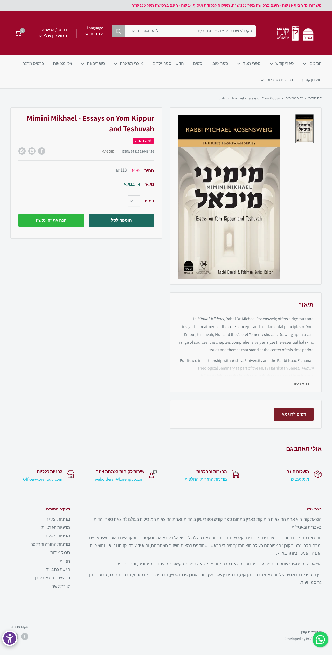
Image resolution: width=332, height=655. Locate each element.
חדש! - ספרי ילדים (168, 63)
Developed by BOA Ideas (303, 638)
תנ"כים (315, 63)
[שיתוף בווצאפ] (22, 151)
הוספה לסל (121, 220)
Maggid (108, 151)
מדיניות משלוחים (55, 535)
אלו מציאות (62, 63)
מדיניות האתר (58, 519)
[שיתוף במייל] (32, 151)
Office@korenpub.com (42, 479)
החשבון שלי (55, 36)
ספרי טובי (219, 63)
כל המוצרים (294, 98)
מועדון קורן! (312, 80)
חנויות (65, 561)
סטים (197, 63)
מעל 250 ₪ (300, 479)
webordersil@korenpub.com (119, 479)
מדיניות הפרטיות (56, 527)
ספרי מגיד (252, 63)
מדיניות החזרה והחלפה (50, 544)
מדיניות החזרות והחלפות (206, 479)
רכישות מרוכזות (279, 80)
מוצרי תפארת (131, 63)
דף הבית (315, 98)
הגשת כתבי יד (58, 569)
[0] (16, 33)
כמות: (148, 201)
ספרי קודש (284, 63)
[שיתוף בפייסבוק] (41, 151)
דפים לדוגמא (294, 414)
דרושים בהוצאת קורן (52, 578)
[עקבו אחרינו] (24, 636)
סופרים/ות (96, 63)
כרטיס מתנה (33, 63)
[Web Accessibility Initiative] (9, 638)
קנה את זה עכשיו (51, 220)
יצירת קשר (61, 586)
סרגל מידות (60, 552)
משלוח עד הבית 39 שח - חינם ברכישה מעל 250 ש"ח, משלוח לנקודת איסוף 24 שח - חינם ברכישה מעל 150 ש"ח (226, 5)
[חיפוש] (118, 31)
